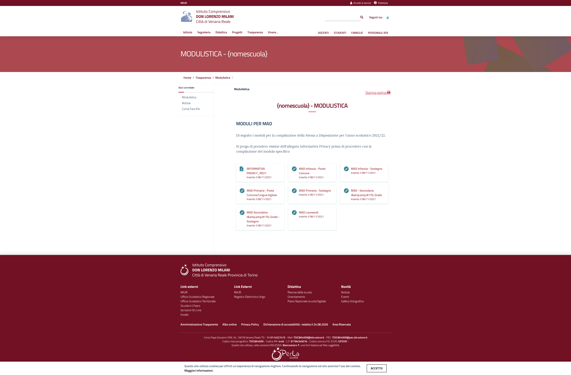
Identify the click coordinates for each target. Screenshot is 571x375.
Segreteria (203, 32)
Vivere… (273, 32)
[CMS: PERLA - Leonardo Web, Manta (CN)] (285, 354)
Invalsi (184, 314)
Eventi (345, 296)
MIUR (184, 292)
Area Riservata (341, 324)
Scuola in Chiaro (190, 305)
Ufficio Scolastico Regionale (197, 296)
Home (187, 77)
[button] (196, 87)
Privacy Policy (250, 324)
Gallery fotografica (352, 301)
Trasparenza (255, 32)
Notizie (186, 103)
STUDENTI (340, 32)
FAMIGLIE (357, 32)
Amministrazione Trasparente (199, 324)
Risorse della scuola (300, 292)
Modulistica (222, 77)
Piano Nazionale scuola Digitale (307, 301)
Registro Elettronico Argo (249, 296)
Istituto (187, 32)
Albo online (229, 324)
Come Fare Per (191, 109)
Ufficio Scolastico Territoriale (198, 301)
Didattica (221, 32)
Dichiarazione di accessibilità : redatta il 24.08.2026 (295, 324)
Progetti (237, 32)
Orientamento (296, 296)
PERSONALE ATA (378, 32)
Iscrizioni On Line (191, 310)
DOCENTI (323, 32)
